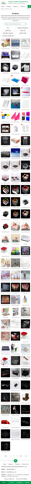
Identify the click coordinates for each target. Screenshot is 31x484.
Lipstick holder (22, 33)
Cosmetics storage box (8, 35)
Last (26, 456)
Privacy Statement (9, 479)
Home (2, 6)
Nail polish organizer (8, 33)
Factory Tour (25, 464)
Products (9, 6)
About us (15, 6)
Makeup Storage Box (23, 27)
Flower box (23, 30)
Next (21, 456)
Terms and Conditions (21, 479)
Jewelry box (8, 30)
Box (11, 9)
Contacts (22, 6)
